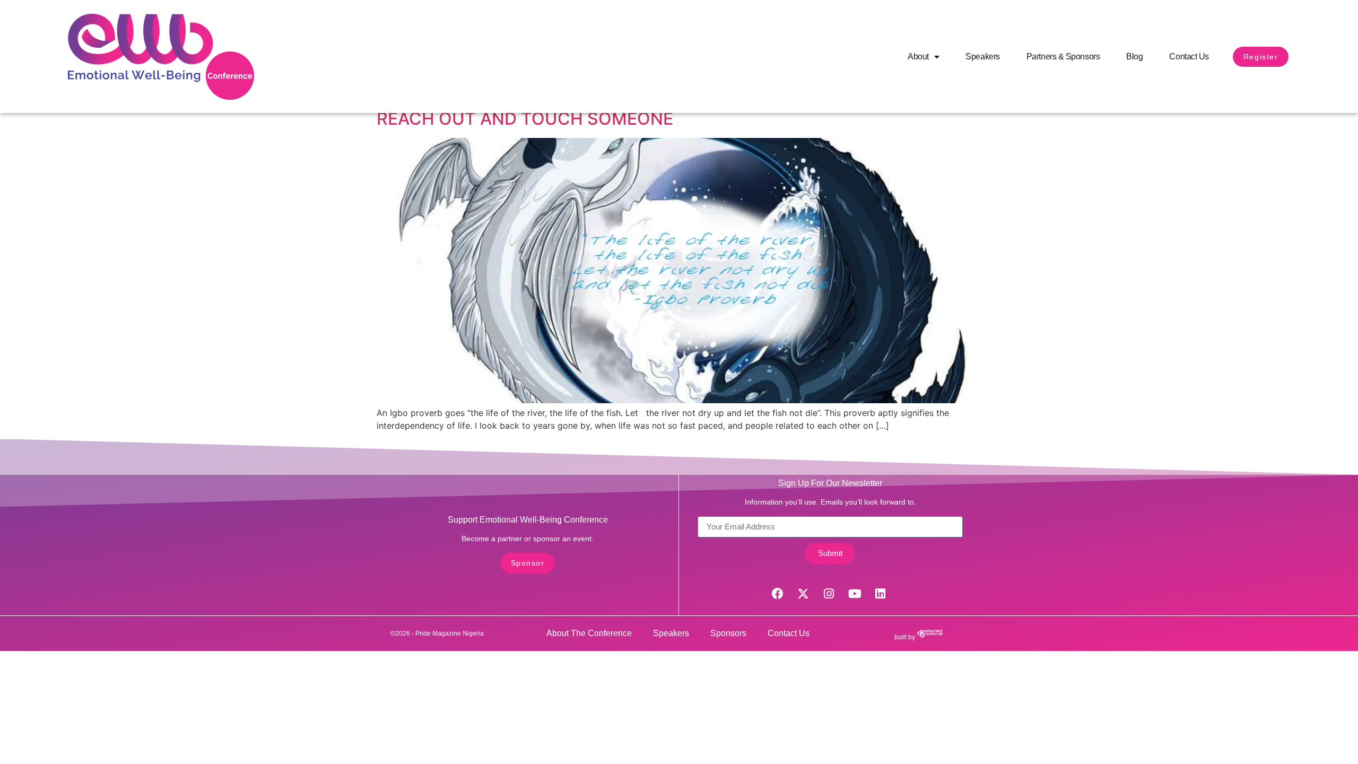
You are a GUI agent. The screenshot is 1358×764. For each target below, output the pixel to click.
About (918, 56)
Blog (1134, 56)
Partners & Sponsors (1063, 56)
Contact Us (1189, 56)
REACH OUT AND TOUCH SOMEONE (525, 118)
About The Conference (589, 633)
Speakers (982, 56)
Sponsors (728, 633)
